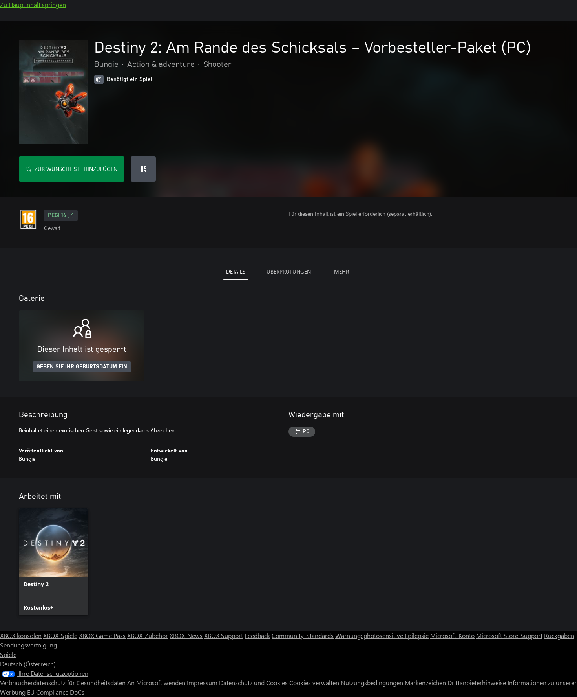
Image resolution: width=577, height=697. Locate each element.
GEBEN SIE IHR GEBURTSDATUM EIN (82, 367)
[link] (53, 561)
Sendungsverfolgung (28, 645)
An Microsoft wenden (156, 683)
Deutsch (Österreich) (28, 664)
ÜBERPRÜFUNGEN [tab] (289, 271)
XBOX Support (223, 635)
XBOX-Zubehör (147, 635)
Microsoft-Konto (452, 635)
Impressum (202, 683)
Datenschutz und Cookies (253, 683)
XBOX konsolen (21, 635)
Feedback (257, 635)
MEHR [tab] (341, 271)
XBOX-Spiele (60, 635)
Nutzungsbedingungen (373, 683)
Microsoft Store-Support (509, 635)
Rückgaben (559, 635)
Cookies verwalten (314, 683)
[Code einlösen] (143, 169)
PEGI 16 (57, 215)
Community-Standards (303, 635)
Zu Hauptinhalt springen (33, 4)
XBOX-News (186, 635)
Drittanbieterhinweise (476, 683)
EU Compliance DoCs (55, 692)
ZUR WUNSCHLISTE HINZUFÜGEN (76, 169)
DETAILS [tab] (235, 271)
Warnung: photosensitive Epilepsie (382, 635)
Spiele (8, 654)
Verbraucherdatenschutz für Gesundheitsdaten (63, 683)
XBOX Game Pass (102, 635)
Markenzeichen (425, 683)
